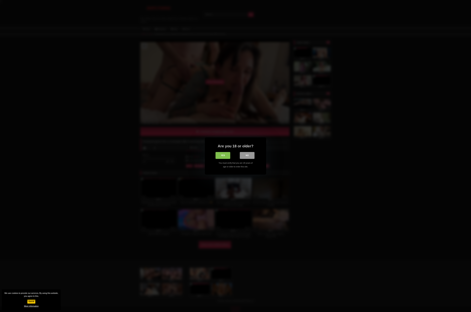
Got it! (31, 301)
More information (31, 306)
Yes (223, 155)
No (247, 155)
